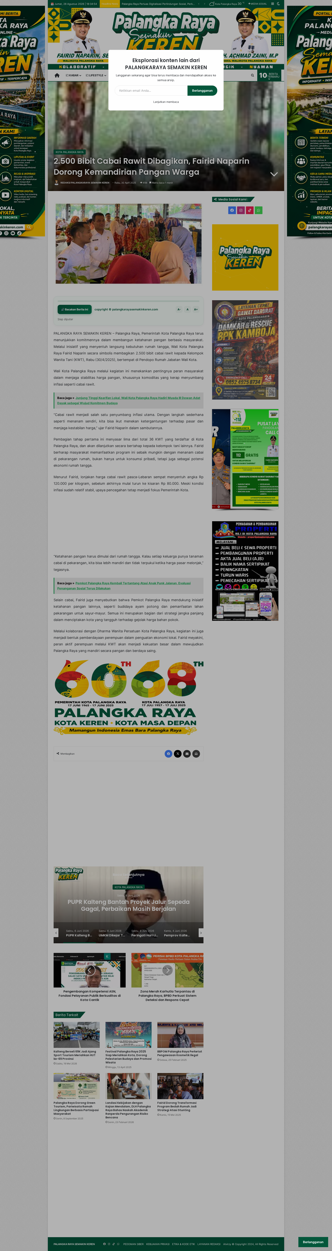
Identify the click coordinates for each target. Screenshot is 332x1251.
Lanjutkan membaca (166, 101)
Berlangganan (202, 90)
